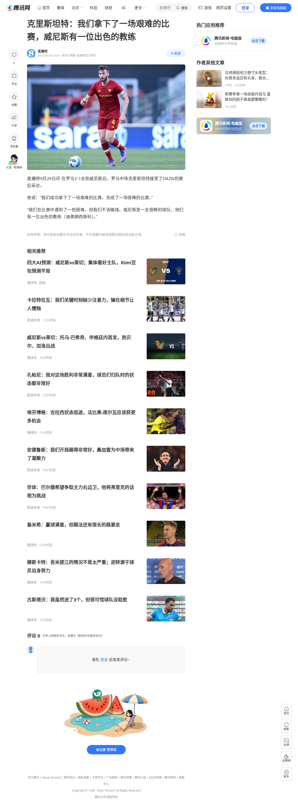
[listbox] (106, 434)
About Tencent (51, 777)
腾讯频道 (170, 777)
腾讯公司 (100, 797)
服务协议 (69, 777)
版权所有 (112, 797)
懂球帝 (32, 282)
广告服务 (112, 777)
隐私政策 (83, 777)
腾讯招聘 (126, 777)
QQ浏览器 (155, 777)
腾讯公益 (140, 777)
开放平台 (97, 777)
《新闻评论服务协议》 (90, 636)
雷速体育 (33, 320)
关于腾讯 (33, 777)
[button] (258, 40)
